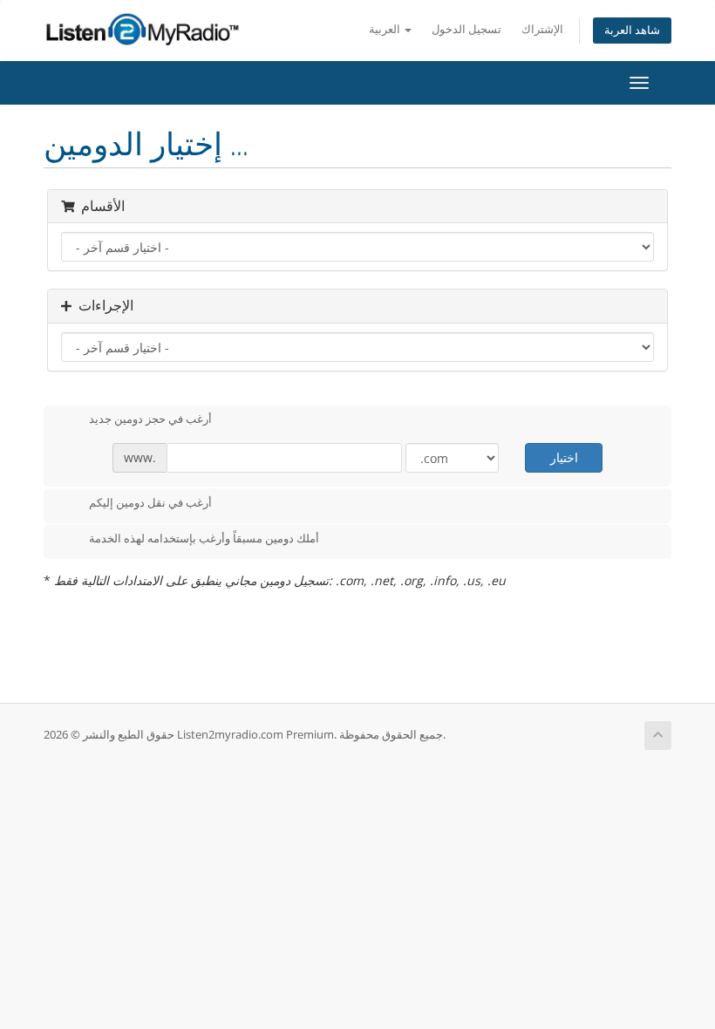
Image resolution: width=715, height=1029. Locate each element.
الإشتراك (542, 29)
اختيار (564, 457)
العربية (386, 29)
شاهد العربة (632, 30)
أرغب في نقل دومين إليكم (150, 502)
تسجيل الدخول (466, 29)
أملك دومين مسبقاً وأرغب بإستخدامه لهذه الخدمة (204, 539)
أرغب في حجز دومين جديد (150, 419)
